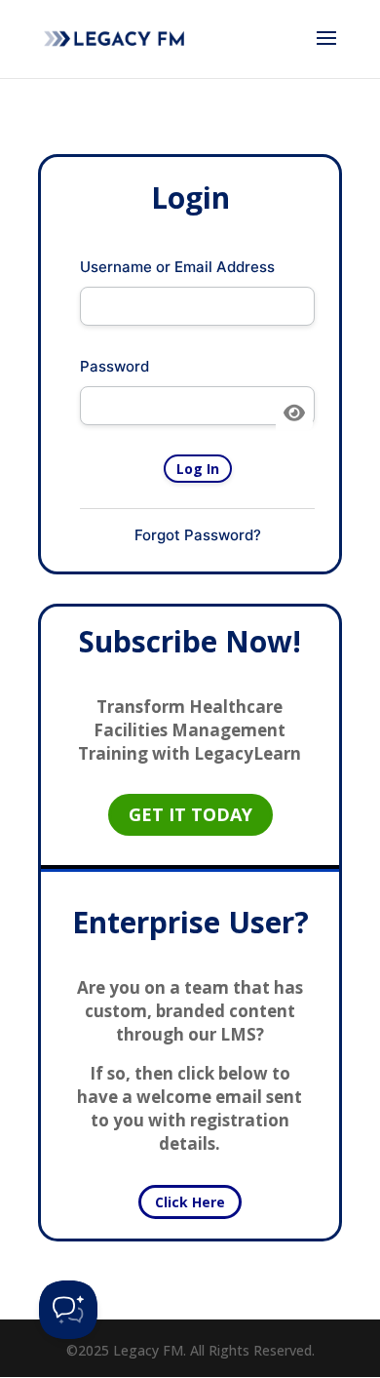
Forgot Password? (197, 535)
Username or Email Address (177, 266)
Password (114, 366)
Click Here (190, 1202)
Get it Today (190, 814)
